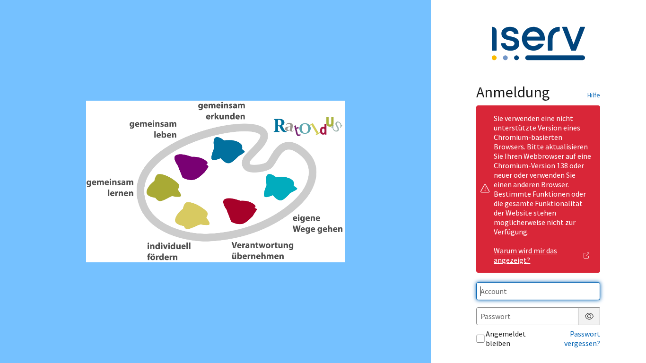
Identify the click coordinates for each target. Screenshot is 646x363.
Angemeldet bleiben (506, 338)
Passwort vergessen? (582, 338)
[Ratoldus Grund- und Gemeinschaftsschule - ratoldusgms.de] (215, 181)
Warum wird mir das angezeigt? (525, 255)
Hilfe (593, 95)
